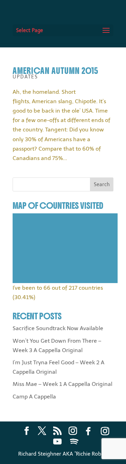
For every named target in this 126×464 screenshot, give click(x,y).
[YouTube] (57, 442)
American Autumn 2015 (55, 71)
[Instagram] (105, 431)
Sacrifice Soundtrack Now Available (58, 328)
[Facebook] (88, 431)
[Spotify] (74, 442)
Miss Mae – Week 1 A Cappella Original (62, 384)
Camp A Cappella (34, 396)
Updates (25, 77)
